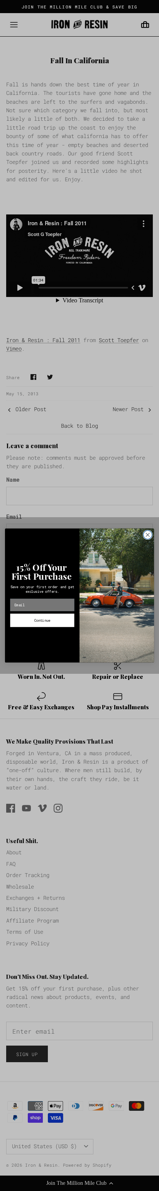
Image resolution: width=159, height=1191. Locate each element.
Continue (42, 620)
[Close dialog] (147, 534)
